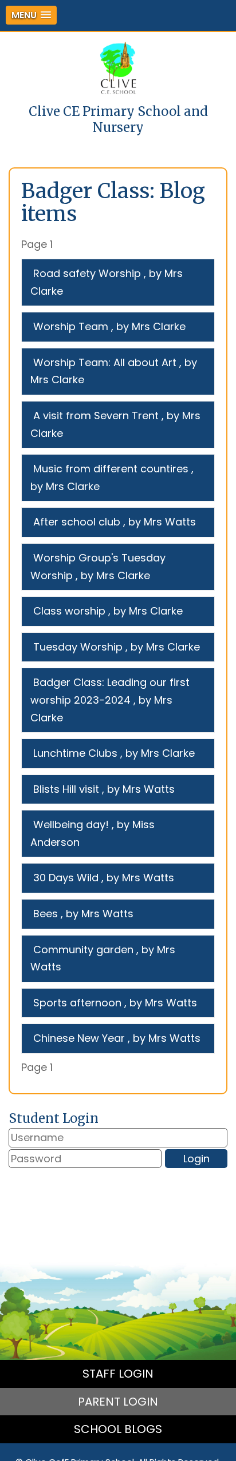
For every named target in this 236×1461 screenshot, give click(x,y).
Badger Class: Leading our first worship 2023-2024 (110, 691)
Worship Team (70, 326)
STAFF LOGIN (118, 1374)
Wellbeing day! (71, 824)
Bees (45, 913)
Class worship (69, 611)
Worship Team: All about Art (104, 362)
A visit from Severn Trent (96, 415)
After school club (76, 522)
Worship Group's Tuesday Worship (98, 567)
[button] (31, 15)
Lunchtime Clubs (75, 753)
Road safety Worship (87, 273)
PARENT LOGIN (118, 1402)
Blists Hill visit (66, 789)
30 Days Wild (66, 877)
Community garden (83, 949)
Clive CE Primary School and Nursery (118, 119)
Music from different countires (110, 468)
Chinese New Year (79, 1038)
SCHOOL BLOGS (118, 1429)
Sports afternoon (77, 1003)
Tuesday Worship (78, 647)
